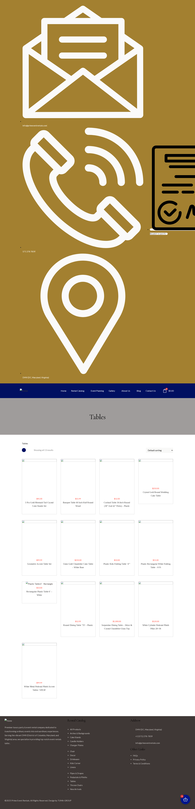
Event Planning (97, 390)
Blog (139, 390)
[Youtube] (116, 802)
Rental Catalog (77, 390)
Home (63, 390)
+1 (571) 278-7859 (144, 736)
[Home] (24, 391)
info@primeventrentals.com (147, 743)
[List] (30, 450)
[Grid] (24, 450)
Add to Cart (23, 489)
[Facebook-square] (102, 802)
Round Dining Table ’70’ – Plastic (78, 625)
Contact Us (151, 390)
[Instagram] (109, 802)
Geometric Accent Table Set (39, 564)
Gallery (112, 390)
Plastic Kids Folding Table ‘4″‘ (116, 564)
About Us (126, 390)
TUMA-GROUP (64, 800)
